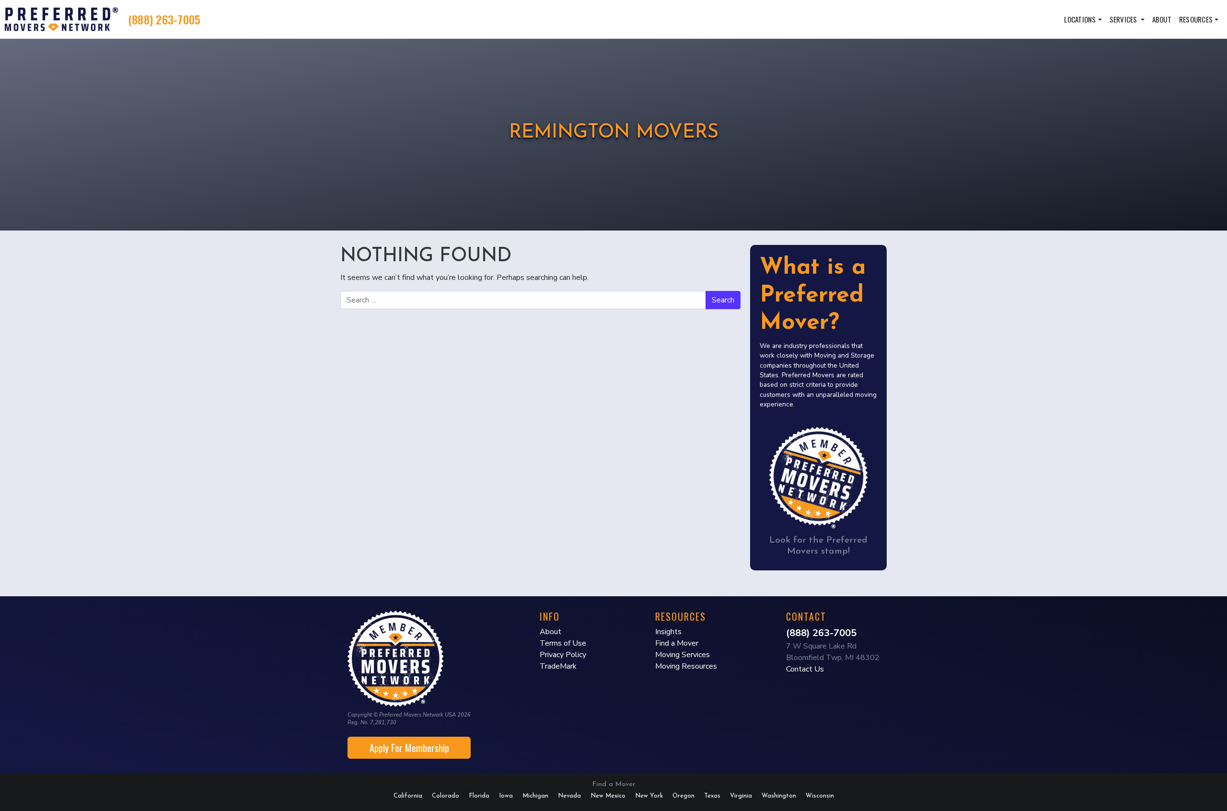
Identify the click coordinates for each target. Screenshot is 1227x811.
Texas (712, 796)
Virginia (741, 796)
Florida (479, 796)
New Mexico (607, 796)
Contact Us (805, 669)
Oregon (683, 796)
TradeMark (558, 666)
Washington (779, 796)
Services (1124, 19)
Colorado (445, 796)
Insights (668, 631)
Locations (1080, 19)
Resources (1196, 19)
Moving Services (682, 654)
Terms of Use (563, 643)
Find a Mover (676, 643)
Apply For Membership (409, 748)
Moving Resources (686, 666)
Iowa (506, 796)
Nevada (569, 796)
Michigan (535, 796)
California (408, 796)
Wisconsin (820, 796)
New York (649, 796)
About (1161, 19)
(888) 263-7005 (164, 19)
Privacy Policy (563, 654)
